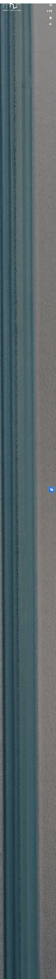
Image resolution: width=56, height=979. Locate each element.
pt (50, 11)
